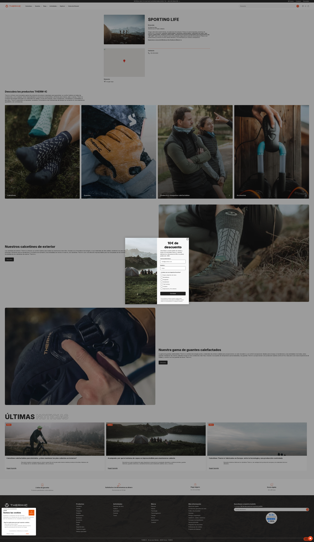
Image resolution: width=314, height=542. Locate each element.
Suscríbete (173, 293)
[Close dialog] (187, 239)
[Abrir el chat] (310, 538)
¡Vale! (27, 533)
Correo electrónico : (165, 258)
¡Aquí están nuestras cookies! (11, 524)
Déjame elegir (10, 533)
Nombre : (162, 265)
